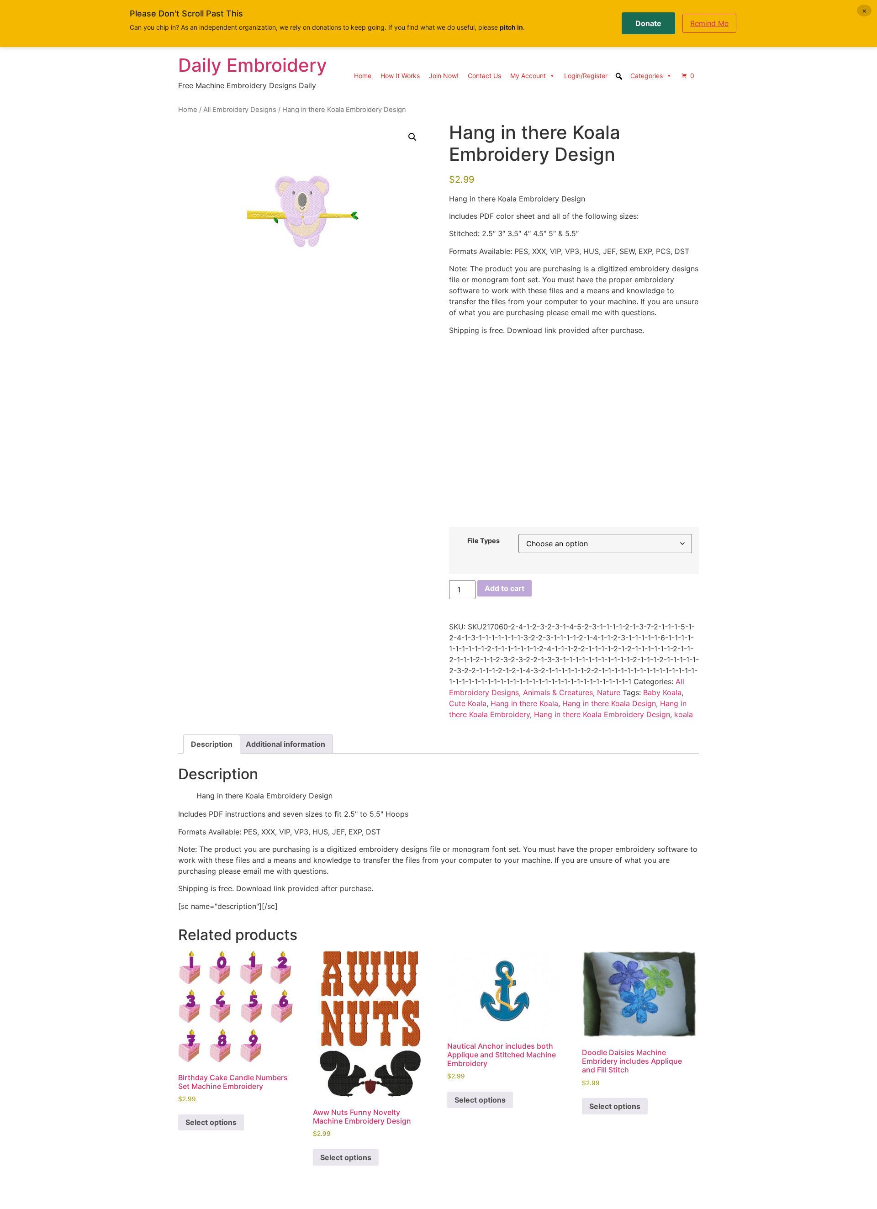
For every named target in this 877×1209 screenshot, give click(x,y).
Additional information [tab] (285, 744)
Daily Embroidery (252, 65)
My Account (528, 75)
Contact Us (484, 75)
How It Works (400, 75)
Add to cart (504, 588)
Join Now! (444, 75)
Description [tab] (211, 744)
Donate (648, 23)
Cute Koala (467, 703)
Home (362, 75)
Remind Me (709, 23)
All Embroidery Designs (239, 110)
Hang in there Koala (524, 703)
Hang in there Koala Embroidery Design (602, 714)
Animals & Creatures (558, 692)
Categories (646, 75)
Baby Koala (662, 692)
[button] (412, 137)
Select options (211, 1122)
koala (683, 714)
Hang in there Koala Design (609, 703)
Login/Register (586, 75)
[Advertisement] (574, 428)
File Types (483, 541)
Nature (608, 692)
